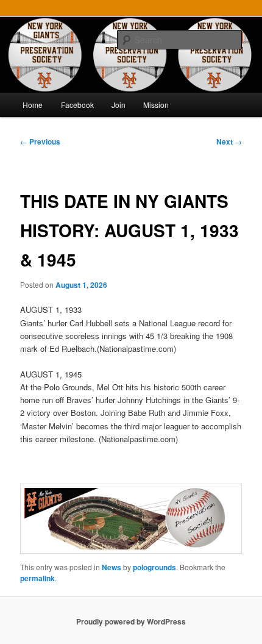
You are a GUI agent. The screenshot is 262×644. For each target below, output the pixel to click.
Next (229, 141)
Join (119, 104)
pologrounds (154, 567)
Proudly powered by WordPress (131, 621)
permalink (37, 578)
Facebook (77, 104)
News (111, 567)
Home (33, 104)
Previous (40, 141)
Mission (156, 104)
